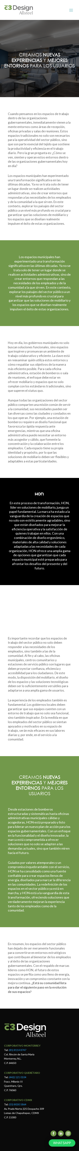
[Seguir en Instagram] (68, 1133)
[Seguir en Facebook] (53, 1133)
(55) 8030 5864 (17, 1104)
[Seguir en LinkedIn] (61, 1133)
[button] (62, 1143)
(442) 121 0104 (17, 1077)
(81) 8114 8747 (17, 1050)
